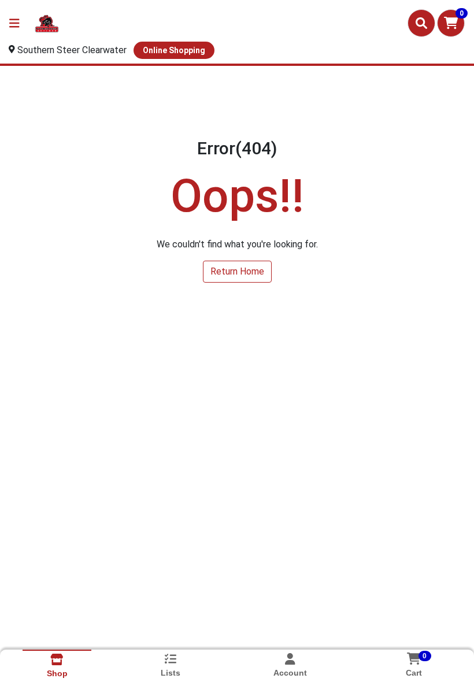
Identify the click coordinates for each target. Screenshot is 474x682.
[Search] (421, 23)
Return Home (237, 271)
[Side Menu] (14, 23)
